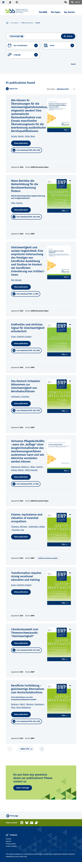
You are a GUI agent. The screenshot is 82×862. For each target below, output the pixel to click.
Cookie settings (11, 846)
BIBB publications (27, 23)
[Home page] (7, 23)
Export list (14, 89)
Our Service (69, 12)
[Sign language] (10, 2)
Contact (8, 839)
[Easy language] (16, 2)
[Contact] (65, 2)
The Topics (55, 12)
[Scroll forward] (42, 749)
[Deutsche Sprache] (3, 2)
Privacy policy (11, 844)
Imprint (8, 841)
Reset (73, 64)
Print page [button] (14, 816)
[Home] (17, 11)
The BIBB (43, 12)
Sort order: (51, 89)
